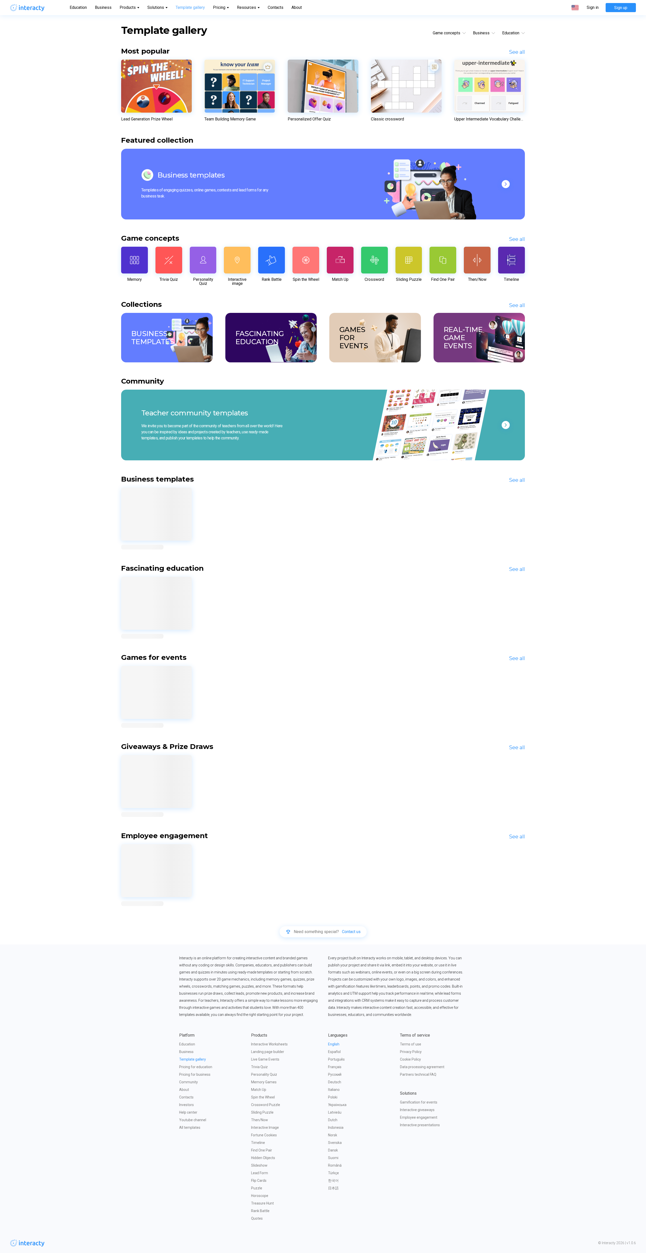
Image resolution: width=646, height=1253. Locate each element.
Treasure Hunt (262, 1203)
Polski (332, 1097)
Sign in (593, 8)
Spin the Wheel (263, 1097)
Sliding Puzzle (262, 1112)
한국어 (333, 1181)
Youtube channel (192, 1120)
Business (103, 7)
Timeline (258, 1143)
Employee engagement (418, 1117)
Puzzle (256, 1188)
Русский (334, 1074)
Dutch (332, 1120)
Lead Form (259, 1173)
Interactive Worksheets (269, 1044)
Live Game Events (265, 1059)
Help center (188, 1112)
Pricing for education (195, 1067)
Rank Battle (260, 1211)
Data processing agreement (422, 1067)
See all (517, 52)
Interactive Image (265, 1127)
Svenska (335, 1143)
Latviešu (334, 1112)
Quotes (257, 1218)
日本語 (333, 1188)
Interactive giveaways (417, 1110)
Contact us (351, 932)
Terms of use (410, 1044)
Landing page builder (267, 1052)
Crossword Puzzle (265, 1105)
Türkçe (333, 1173)
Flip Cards (258, 1181)
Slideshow (259, 1165)
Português (336, 1059)
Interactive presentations (420, 1125)
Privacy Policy (411, 1052)
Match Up (258, 1090)
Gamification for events (418, 1102)
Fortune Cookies (264, 1135)
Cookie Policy (410, 1059)
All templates (189, 1127)
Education (78, 7)
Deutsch (334, 1082)
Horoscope (259, 1196)
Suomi (333, 1158)
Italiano (334, 1090)
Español (334, 1052)
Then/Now (259, 1120)
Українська (337, 1105)
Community (188, 1082)
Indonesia (335, 1127)
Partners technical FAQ (418, 1074)
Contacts (275, 7)
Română (335, 1165)
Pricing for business (194, 1074)
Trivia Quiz (259, 1067)
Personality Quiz (264, 1074)
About (296, 7)
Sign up (620, 7)
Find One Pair (261, 1150)
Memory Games (264, 1082)
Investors (186, 1105)
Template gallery (190, 7)
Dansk (333, 1150)
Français (334, 1067)
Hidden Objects (263, 1158)
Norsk (332, 1135)
